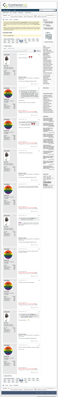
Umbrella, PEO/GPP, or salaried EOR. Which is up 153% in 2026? (48, 167)
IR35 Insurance (46, 99)
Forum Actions (28, 12)
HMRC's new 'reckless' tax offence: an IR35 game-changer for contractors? (48, 135)
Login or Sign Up (6, 10)
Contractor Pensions (47, 106)
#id (39, 54)
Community (20, 12)
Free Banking (46, 102)
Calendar (15, 12)
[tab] (5, 48)
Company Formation (47, 103)
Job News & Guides (47, 62)
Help (15, 10)
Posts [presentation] (5, 48)
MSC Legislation (46, 55)
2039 (13, 42)
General (9, 15)
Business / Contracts (17, 15)
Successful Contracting (48, 67)
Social (35, 16)
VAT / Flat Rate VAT (47, 61)
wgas (52, 187)
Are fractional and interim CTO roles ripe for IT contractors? (48, 152)
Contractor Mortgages (47, 100)
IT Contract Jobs (46, 74)
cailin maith (7, 54)
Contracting (5, 15)
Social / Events (44, 16)
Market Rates (46, 77)
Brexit (12, 15)
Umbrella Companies (41, 15)
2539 (17, 42)
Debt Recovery (46, 104)
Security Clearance (47, 79)
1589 (5, 42)
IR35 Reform (20, 16)
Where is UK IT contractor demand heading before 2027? (48, 157)
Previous (18, 39)
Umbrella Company (47, 60)
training (51, 186)
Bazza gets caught (22, 76)
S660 (47, 50)
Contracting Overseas (47, 68)
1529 (5, 40)
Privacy (47, 392)
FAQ (11, 12)
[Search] (54, 10)
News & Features (46, 47)
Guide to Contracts (47, 65)
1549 (38, 40)
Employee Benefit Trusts (48, 51)
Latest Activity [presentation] (11, 48)
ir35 (48, 179)
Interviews (45, 80)
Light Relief (39, 16)
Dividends (45, 58)
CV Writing (45, 82)
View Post (35, 90)
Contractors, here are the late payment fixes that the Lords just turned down (48, 124)
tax (43, 186)
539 (25, 39)
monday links (47, 183)
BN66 (50, 50)
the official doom (47, 186)
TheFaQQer (6, 88)
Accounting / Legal (34, 15)
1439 (33, 39)
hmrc (45, 179)
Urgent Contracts (46, 76)
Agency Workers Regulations (46, 54)
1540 (25, 40)
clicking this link (24, 22)
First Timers (45, 49)
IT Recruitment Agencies (48, 112)
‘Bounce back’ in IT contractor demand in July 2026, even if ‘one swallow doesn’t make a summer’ (48, 147)
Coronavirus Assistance (25, 15)
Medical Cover (46, 107)
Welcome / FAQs (30, 16)
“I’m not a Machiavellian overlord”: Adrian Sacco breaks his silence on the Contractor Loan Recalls (48, 141)
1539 (21, 40)
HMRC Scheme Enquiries (49, 15)
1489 (37, 39)
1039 (29, 39)
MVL (44, 71)
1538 (17, 40)
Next (26, 42)
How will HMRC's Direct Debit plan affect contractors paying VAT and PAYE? (48, 130)
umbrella (49, 187)
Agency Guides (46, 83)
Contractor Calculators (47, 70)
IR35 (44, 50)
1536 (9, 40)
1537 (13, 40)
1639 (9, 42)
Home (44, 46)
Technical (25, 16)
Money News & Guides (48, 64)
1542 (33, 40)
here (16, 28)
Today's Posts (5, 12)
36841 (21, 42)
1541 (29, 40)
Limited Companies (47, 57)
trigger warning (45, 187)
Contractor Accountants (48, 110)
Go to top (53, 392)
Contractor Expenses (47, 72)
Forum (6, 19)
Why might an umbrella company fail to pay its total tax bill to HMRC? (48, 119)
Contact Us (41, 392)
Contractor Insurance (47, 95)
